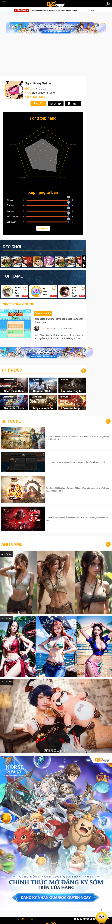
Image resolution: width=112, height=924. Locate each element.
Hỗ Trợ (30, 919)
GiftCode (11, 421)
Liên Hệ (21, 919)
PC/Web (35, 380)
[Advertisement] (56, 56)
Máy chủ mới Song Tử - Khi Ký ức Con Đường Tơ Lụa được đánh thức (44, 408)
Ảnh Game (11, 544)
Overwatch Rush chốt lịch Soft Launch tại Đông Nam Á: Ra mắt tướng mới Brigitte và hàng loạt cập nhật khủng (15, 408)
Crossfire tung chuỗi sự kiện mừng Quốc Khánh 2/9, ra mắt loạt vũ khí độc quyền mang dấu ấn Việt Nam (74, 408)
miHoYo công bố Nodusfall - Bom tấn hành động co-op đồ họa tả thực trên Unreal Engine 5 (73, 391)
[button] (84, 265)
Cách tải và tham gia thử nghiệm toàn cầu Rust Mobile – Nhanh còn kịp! (14, 391)
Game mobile (8, 380)
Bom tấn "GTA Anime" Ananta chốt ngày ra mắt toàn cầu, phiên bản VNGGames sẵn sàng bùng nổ (45, 391)
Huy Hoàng (47, 328)
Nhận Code (78, 438)
